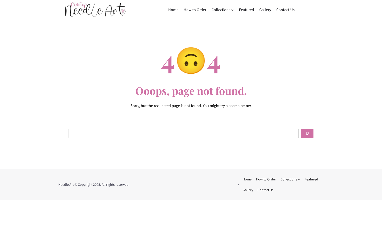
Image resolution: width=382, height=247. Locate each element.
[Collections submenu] (232, 10)
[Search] (307, 133)
